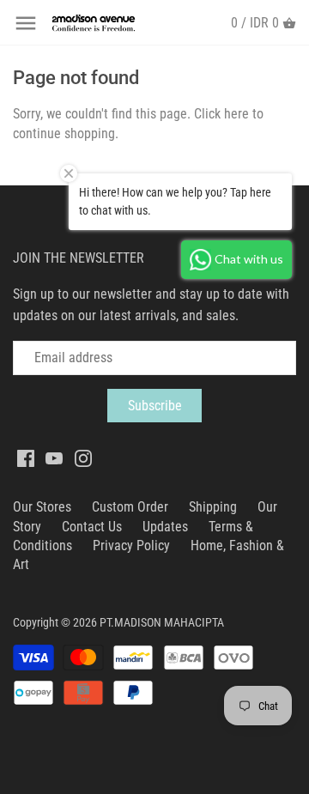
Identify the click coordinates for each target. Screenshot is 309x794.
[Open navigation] (26, 23)
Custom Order (130, 507)
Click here (221, 114)
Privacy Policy (131, 545)
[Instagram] (83, 457)
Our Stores (42, 507)
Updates (165, 526)
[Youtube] (54, 457)
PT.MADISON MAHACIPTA (162, 622)
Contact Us (92, 526)
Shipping (213, 507)
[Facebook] (25, 457)
